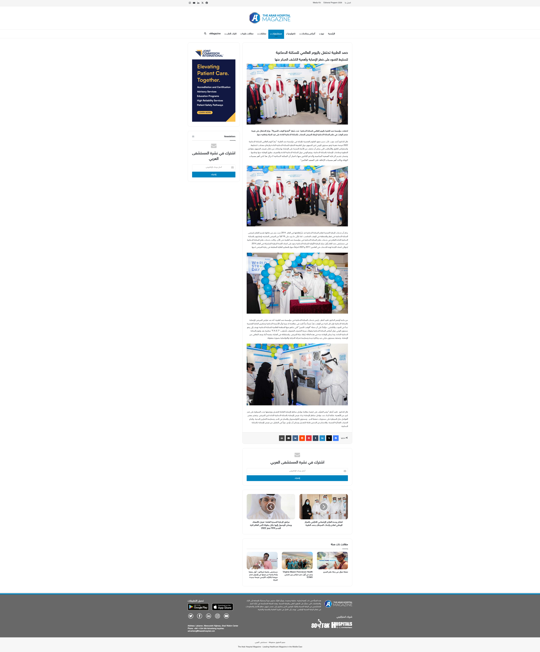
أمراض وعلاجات (308, 34)
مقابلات (262, 34)
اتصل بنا (348, 3)
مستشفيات (277, 34)
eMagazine (215, 34)
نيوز (322, 34)
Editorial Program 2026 (333, 3)
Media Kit (317, 3)
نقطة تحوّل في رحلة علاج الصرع (335, 572)
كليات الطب (231, 34)
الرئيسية (331, 34)
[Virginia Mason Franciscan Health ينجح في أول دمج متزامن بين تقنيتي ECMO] (297, 560)
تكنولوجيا (291, 34)
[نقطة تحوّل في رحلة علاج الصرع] (332, 560)
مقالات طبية (247, 34)
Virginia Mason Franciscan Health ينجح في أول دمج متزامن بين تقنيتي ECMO (298, 575)
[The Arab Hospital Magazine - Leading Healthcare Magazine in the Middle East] (270, 18)
